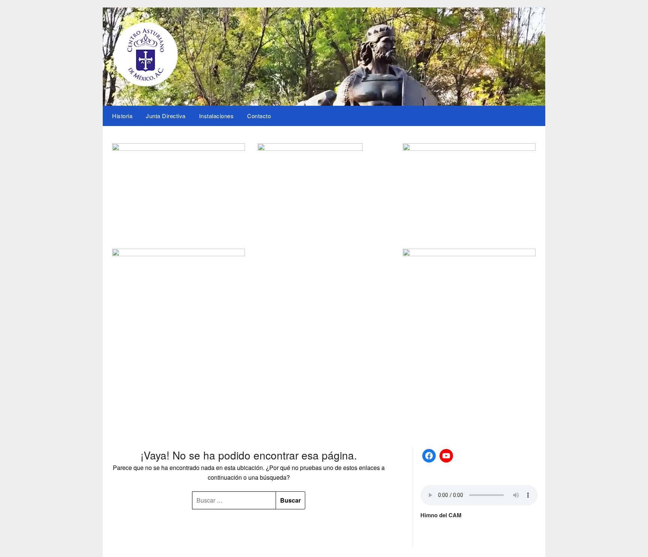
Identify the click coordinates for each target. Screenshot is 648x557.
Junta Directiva (166, 116)
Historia (122, 116)
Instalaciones (216, 116)
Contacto (259, 116)
